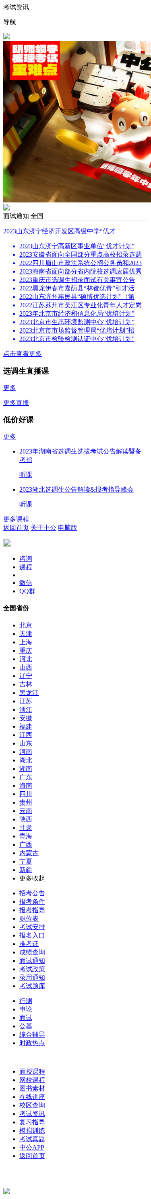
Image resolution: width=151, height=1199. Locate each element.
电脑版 (67, 527)
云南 (25, 810)
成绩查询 (32, 952)
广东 (25, 777)
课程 (25, 567)
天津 (25, 633)
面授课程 (32, 1071)
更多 (9, 387)
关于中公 (43, 527)
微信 (25, 582)
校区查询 (32, 1105)
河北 (25, 659)
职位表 (29, 918)
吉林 (25, 684)
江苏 (25, 701)
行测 (25, 1000)
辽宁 (25, 675)
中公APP (31, 1147)
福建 (25, 726)
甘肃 (25, 827)
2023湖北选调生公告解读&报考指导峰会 (76, 489)
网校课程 (32, 1079)
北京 (25, 625)
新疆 (25, 869)
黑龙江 (29, 692)
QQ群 (27, 591)
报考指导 (32, 910)
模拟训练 (32, 1130)
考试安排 (32, 926)
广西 (25, 844)
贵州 (25, 802)
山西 (25, 667)
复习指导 (32, 1122)
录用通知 (32, 977)
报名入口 (32, 935)
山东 (25, 743)
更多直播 (16, 402)
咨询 (25, 558)
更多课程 (16, 519)
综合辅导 (32, 1034)
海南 (25, 785)
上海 (25, 642)
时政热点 (32, 1043)
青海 (25, 836)
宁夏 (25, 861)
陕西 (25, 819)
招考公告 (32, 893)
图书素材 (32, 1088)
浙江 (25, 709)
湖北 (25, 760)
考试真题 (32, 1139)
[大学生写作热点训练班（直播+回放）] (6, 208)
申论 (25, 1009)
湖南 (25, 768)
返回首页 (16, 527)
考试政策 (32, 969)
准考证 (29, 943)
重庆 (25, 650)
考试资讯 (32, 1113)
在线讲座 (32, 1096)
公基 (25, 1026)
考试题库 (32, 985)
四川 (25, 793)
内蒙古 (29, 853)
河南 (25, 751)
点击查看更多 (22, 353)
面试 (25, 1017)
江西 (25, 734)
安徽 (25, 718)
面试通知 (32, 960)
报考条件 (32, 901)
